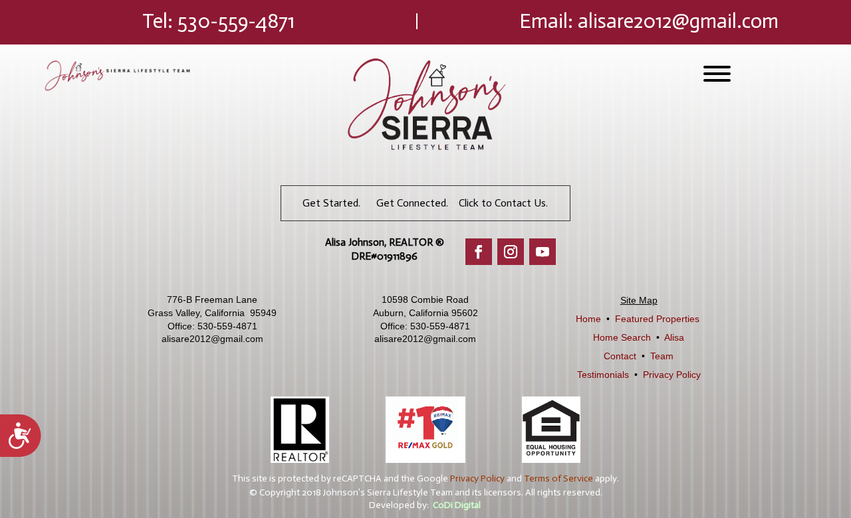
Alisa (674, 337)
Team (661, 356)
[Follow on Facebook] (478, 251)
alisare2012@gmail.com (678, 21)
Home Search (622, 337)
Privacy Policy (672, 374)
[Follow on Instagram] (510, 251)
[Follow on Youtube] (542, 251)
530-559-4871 (236, 21)
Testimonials (603, 374)
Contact (620, 356)
